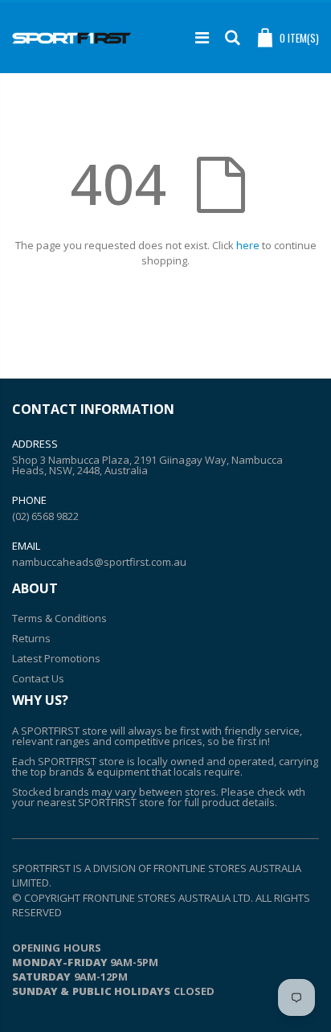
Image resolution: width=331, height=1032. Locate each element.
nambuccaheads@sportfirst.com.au (99, 562)
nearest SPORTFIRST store (101, 802)
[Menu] (202, 37)
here (247, 245)
